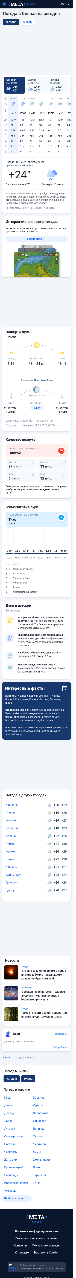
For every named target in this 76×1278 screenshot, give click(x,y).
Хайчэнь (11, 867)
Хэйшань (12, 805)
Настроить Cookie (46, 1252)
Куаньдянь (13, 828)
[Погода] (36, 1217)
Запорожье (40, 1113)
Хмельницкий (42, 1159)
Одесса (38, 1105)
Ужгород (10, 1190)
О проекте (22, 1252)
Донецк (9, 1113)
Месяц (27, 22)
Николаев (39, 1121)
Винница (39, 1128)
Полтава (10, 1144)
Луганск (9, 1128)
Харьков (39, 1097)
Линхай (10, 843)
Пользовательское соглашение (36, 1238)
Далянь (11, 836)
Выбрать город (14, 1198)
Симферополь (13, 1136)
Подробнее (34, 239)
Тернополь (40, 1175)
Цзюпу (10, 890)
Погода (31, 4)
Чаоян (10, 859)
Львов (8, 1121)
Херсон (38, 1136)
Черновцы (11, 1175)
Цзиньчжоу (13, 874)
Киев (7, 1097)
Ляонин (11, 812)
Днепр (8, 1105)
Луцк (36, 1183)
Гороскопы (60, 1033)
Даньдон (11, 882)
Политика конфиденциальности (36, 1231)
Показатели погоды (45, 1245)
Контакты (20, 1245)
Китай (6, 1057)
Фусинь (10, 851)
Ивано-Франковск (16, 1183)
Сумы (37, 1152)
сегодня (11, 1078)
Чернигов (39, 1144)
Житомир (10, 1159)
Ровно (37, 1167)
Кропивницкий (14, 1167)
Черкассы (10, 1152)
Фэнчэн (11, 820)
